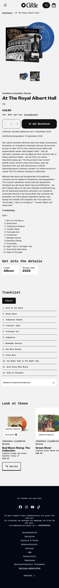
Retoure (29, 548)
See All (13, 466)
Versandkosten (30, 115)
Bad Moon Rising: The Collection (16, 449)
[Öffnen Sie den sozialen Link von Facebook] (20, 507)
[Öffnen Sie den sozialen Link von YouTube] (33, 507)
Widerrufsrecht (29, 544)
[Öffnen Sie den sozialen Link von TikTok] (39, 507)
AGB (29, 552)
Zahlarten (29, 536)
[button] (29, 382)
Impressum (29, 560)
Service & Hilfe (29, 540)
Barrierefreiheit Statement (29, 564)
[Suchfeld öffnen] (46, 5)
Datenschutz (29, 556)
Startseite (7, 13)
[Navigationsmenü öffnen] (5, 5)
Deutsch (28, 575)
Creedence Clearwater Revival (16, 93)
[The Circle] (29, 5)
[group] (24, 76)
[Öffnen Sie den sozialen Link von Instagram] (26, 507)
